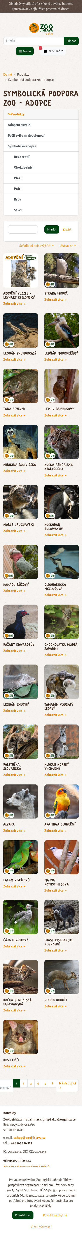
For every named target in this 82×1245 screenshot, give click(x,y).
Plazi (17, 178)
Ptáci (17, 189)
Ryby (17, 199)
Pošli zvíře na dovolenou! (26, 135)
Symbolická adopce (22, 146)
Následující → (67, 1085)
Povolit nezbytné (55, 1215)
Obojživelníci (23, 167)
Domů (7, 74)
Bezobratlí (22, 157)
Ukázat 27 (66, 245)
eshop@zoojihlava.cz (29, 1137)
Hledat (71, 41)
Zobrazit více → (14, 303)
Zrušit (67, 229)
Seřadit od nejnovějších (35, 245)
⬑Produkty (16, 114)
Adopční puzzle (19, 125)
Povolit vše (23, 1215)
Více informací (41, 1227)
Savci (18, 210)
